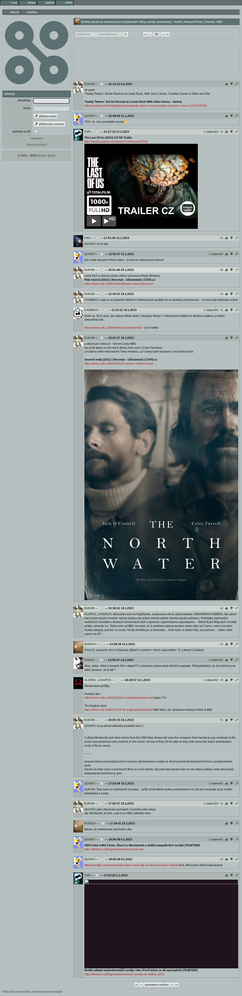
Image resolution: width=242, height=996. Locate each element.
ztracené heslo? (36, 144)
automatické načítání (157, 984)
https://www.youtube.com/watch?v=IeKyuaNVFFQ (115, 141)
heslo (26, 108)
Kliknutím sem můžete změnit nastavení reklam (32, 991)
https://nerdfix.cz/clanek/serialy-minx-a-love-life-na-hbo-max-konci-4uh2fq (131, 865)
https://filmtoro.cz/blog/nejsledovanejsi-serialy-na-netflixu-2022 (124, 974)
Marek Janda (47, 155)
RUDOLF (90, 644)
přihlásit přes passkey (51, 124)
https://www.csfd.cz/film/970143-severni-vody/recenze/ (118, 363)
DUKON (89, 84)
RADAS (89, 650)
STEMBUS (91, 300)
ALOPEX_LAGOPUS (98, 614)
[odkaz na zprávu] (236, 84)
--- (96, 84)
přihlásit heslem (47, 116)
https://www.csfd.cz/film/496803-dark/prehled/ (113, 327)
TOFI (87, 121)
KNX (87, 238)
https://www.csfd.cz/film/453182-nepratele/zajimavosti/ (118, 697)
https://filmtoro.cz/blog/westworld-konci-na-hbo (114, 849)
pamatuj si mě (21, 131)
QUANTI (89, 116)
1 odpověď (211, 131)
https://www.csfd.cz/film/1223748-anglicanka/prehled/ (118, 709)
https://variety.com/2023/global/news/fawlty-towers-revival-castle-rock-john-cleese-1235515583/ (145, 105)
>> (167, 34)
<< (145, 34)
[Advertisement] (156, 59)
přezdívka (24, 100)
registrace (36, 138)
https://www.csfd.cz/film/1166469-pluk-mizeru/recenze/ (118, 283)
